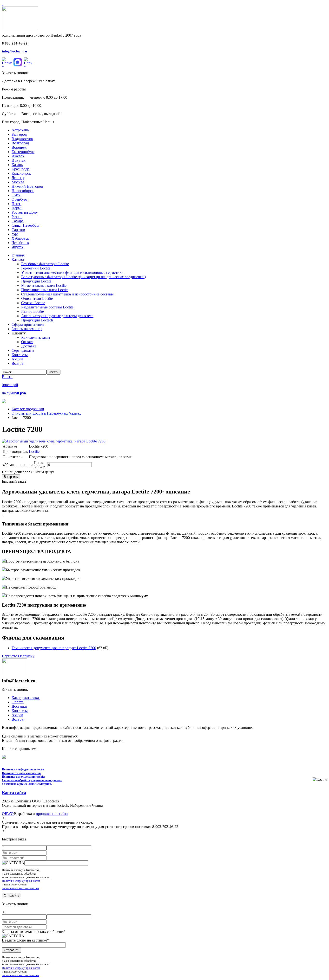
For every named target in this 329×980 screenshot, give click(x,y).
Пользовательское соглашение (21, 773)
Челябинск (20, 243)
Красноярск (21, 173)
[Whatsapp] (7, 62)
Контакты (20, 711)
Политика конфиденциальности (23, 769)
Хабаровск (20, 238)
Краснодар (20, 169)
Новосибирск (23, 191)
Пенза (16, 204)
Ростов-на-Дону (25, 212)
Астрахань (20, 130)
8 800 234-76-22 (14, 43)
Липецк (18, 178)
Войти (7, 377)
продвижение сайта (52, 814)
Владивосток (22, 139)
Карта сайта (14, 792)
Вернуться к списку (18, 656)
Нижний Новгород (27, 186)
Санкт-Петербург (26, 225)
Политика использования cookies (23, 776)
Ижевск (18, 156)
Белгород (19, 134)
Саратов (18, 230)
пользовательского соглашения (20, 888)
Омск (16, 195)
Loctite (34, 451)
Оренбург (19, 199)
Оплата (18, 702)
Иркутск (19, 160)
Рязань (17, 217)
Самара (18, 221)
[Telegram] (28, 62)
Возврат (18, 719)
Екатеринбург (23, 152)
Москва (18, 182)
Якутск (17, 247)
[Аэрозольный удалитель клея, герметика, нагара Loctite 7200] (53, 441)
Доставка (19, 706)
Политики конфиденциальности (21, 881)
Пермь (17, 208)
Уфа (15, 234)
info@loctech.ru (14, 51)
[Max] (17, 62)
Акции (17, 715)
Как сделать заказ (26, 698)
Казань (17, 165)
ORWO (8, 814)
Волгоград (20, 143)
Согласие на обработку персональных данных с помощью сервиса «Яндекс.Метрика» (32, 782)
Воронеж (19, 147)
